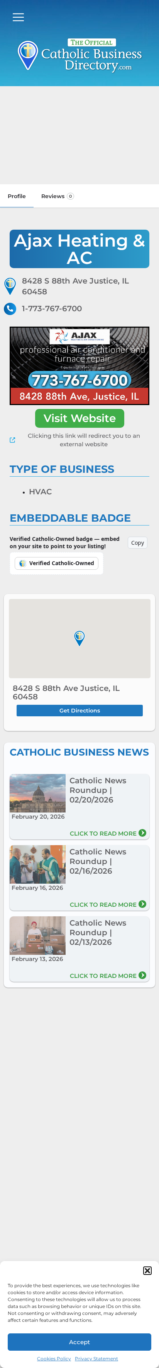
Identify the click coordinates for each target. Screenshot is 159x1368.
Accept (79, 1342)
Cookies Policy (54, 1358)
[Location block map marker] (79, 639)
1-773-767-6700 (52, 308)
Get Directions (79, 710)
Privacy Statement (96, 1358)
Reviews (56, 196)
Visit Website (80, 418)
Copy (137, 542)
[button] (147, 1271)
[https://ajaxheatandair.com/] (79, 366)
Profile (17, 196)
